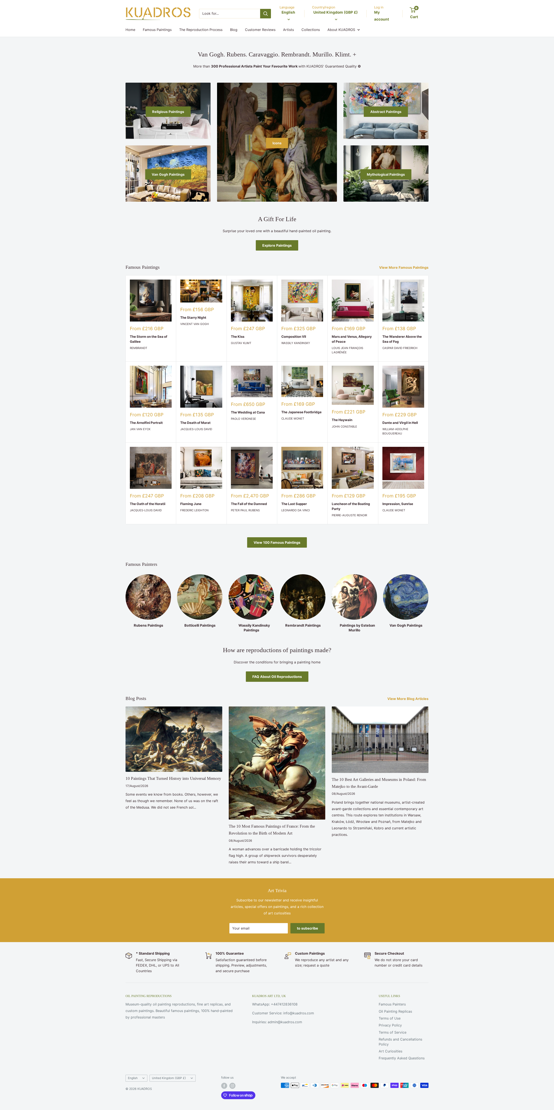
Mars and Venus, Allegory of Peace (352, 339)
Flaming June (190, 504)
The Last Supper (294, 504)
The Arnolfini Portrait (146, 423)
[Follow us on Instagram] (232, 1086)
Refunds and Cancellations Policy (400, 1041)
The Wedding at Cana (248, 412)
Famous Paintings (157, 29)
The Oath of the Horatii (147, 504)
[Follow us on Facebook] (224, 1086)
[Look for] (265, 13)
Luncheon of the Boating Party (351, 506)
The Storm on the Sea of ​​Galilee (149, 339)
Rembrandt (138, 348)
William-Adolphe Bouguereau (395, 431)
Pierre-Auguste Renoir (349, 515)
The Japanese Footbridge (301, 412)
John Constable (344, 426)
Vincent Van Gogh (194, 324)
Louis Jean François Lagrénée (347, 350)
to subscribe (307, 928)
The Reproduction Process (200, 29)
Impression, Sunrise (397, 504)
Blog (233, 29)
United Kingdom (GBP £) (169, 1078)
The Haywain (342, 420)
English (133, 1078)
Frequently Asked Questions (402, 1058)
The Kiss (237, 337)
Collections (310, 29)
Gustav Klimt (241, 343)
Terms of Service (392, 1032)
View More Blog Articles (408, 699)
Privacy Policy (390, 1025)
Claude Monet (292, 418)
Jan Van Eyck (140, 429)
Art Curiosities (390, 1051)
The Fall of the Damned (249, 504)
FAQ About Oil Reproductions (277, 676)
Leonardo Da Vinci (295, 510)
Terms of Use (390, 1018)
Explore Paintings (277, 245)
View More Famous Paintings (404, 267)
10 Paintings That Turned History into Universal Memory (173, 778)
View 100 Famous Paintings (277, 542)
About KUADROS (341, 29)
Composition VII (293, 337)
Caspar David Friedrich (399, 348)
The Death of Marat (195, 423)
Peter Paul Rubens (245, 510)
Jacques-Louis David (196, 429)
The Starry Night (193, 317)
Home (130, 29)
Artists (288, 29)
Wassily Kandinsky (295, 343)
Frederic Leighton (194, 510)
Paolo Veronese (243, 418)
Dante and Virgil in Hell (400, 423)
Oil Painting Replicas (395, 1011)
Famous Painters (392, 1004)
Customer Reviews (260, 29)
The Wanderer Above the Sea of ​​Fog (402, 339)
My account (381, 15)
